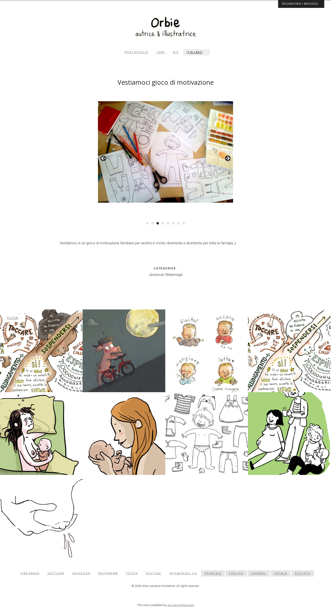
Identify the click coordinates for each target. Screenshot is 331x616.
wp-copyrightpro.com (181, 605)
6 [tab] (173, 223)
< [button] (103, 158)
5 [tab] (168, 223)
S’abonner (30, 573)
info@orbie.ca (183, 573)
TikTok (132, 573)
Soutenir (56, 573)
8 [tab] (183, 223)
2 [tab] (152, 223)
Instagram (108, 573)
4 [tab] (163, 223)
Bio (176, 52)
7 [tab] (178, 223)
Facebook (81, 573)
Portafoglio (136, 52)
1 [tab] (147, 223)
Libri (160, 52)
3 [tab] (157, 223)
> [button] (227, 158)
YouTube (153, 573)
